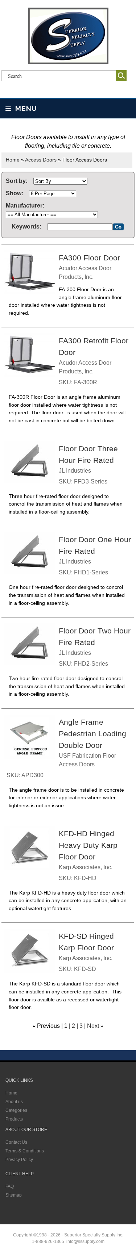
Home (13, 160)
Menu (25, 108)
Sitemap (13, 1195)
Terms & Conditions (24, 1150)
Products (14, 1119)
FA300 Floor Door (89, 258)
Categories (16, 1110)
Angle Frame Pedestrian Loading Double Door (92, 734)
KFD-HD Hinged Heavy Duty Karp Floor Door (88, 845)
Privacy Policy (19, 1159)
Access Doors (41, 160)
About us (14, 1101)
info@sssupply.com (85, 1241)
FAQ (9, 1186)
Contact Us (16, 1142)
